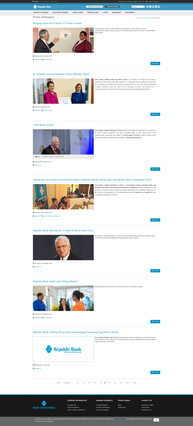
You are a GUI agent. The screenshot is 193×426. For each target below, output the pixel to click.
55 (78, 383)
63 (121, 383)
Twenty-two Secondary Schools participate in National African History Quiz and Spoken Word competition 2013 (92, 179)
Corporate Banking (102, 410)
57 (89, 383)
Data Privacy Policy (120, 419)
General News (47, 59)
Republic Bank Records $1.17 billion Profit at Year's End (63, 230)
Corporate (53, 1)
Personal (35, 1)
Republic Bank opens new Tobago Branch (55, 281)
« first (58, 383)
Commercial (44, 1)
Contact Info (145, 407)
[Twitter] (150, 6)
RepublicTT (37, 59)
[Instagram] (156, 6)
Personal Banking (102, 405)
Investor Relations (73, 407)
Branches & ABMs (132, 1)
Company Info (122, 1)
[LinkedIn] (159, 6)
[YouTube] (153, 6)
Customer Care (146, 410)
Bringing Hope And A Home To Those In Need (57, 23)
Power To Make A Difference (51, 216)
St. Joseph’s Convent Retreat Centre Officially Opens (61, 74)
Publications (122, 407)
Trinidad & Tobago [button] (153, 1)
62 (115, 383)
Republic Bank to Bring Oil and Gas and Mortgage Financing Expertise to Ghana (76, 332)
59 (100, 383)
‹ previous (67, 383)
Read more (155, 63)
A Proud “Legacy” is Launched (53, 156)
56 (83, 383)
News (148, 18)
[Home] (42, 6)
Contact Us (141, 1)
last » (135, 383)
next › (127, 383)
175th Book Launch (43, 125)
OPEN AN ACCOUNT (94, 6)
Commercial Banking (103, 407)
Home (144, 18)
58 (95, 383)
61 (109, 383)
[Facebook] (147, 6)
